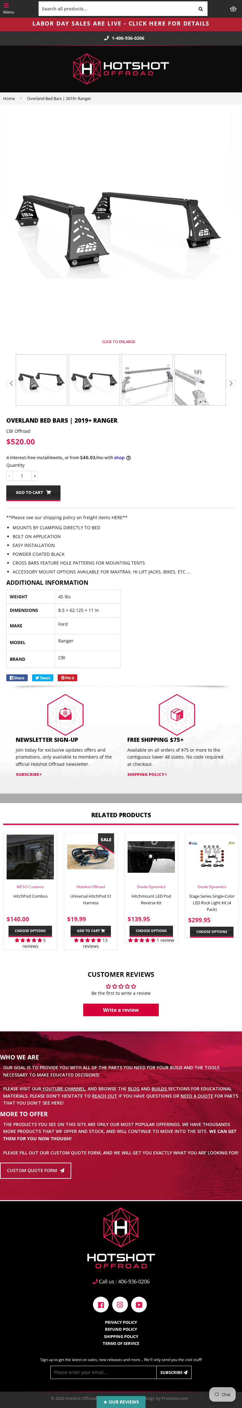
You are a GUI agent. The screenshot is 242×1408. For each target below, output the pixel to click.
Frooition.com (175, 1398)
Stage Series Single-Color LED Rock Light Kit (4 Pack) (212, 902)
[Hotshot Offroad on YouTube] (139, 1304)
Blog (134, 1089)
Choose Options (30, 930)
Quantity (15, 465)
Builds (160, 1089)
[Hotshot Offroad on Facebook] (101, 1304)
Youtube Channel (63, 1089)
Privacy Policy (121, 1322)
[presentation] (11, 383)
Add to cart (89, 930)
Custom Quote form (32, 1171)
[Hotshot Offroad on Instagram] (120, 1304)
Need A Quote (197, 1096)
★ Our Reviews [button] (121, 1402)
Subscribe (171, 1372)
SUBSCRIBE (28, 774)
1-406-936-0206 (128, 38)
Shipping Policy (146, 774)
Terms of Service (121, 1343)
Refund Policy (121, 1329)
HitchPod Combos (30, 896)
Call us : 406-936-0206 (124, 1281)
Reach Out (104, 1096)
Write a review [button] (121, 1009)
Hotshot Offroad (81, 1398)
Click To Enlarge (118, 341)
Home (9, 98)
